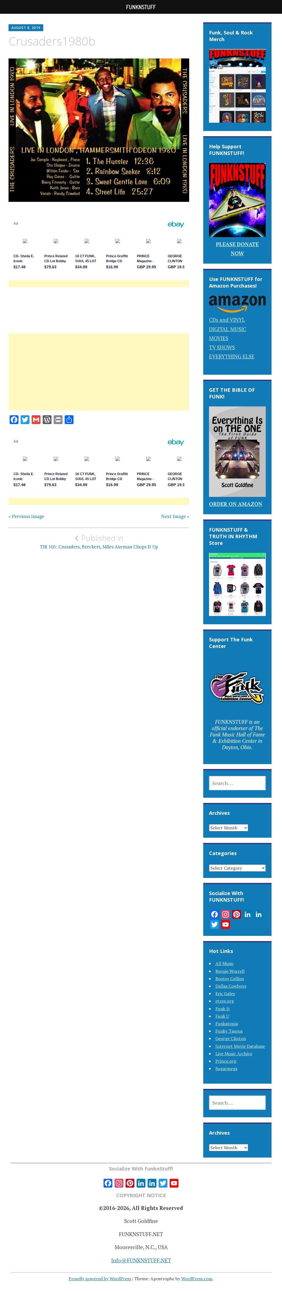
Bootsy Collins (229, 979)
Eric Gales (225, 993)
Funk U (222, 1016)
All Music (224, 963)
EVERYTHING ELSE (231, 356)
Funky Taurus (229, 1031)
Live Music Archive (233, 1054)
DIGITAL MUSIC (227, 329)
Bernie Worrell (230, 971)
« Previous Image (26, 516)
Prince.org (225, 1061)
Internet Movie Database (240, 1046)
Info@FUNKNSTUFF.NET (141, 1260)
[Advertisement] (99, 378)
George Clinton (230, 1038)
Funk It (222, 1009)
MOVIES (218, 338)
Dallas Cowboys (230, 986)
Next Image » (175, 516)
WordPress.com (196, 1279)
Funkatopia (226, 1024)
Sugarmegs (226, 1068)
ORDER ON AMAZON (235, 503)
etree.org (224, 1001)
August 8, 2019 (25, 27)
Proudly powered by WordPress (100, 1279)
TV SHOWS (222, 347)
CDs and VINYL (227, 319)
